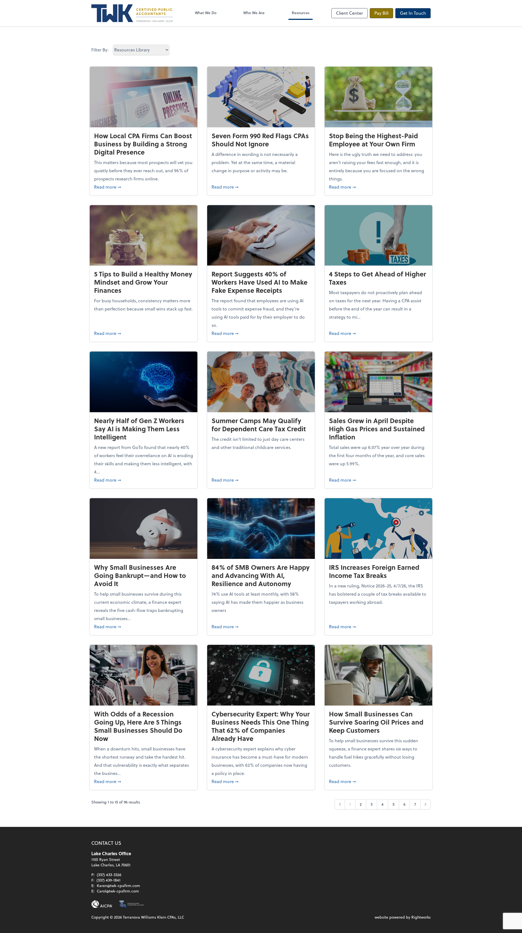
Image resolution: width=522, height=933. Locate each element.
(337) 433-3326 (109, 874)
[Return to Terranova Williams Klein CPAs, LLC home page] (132, 13)
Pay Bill (381, 13)
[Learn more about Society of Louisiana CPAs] (131, 904)
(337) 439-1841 (108, 880)
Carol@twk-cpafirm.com (118, 891)
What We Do (205, 13)
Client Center (349, 13)
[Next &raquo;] (425, 804)
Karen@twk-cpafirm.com (118, 885)
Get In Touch (413, 13)
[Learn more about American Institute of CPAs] (102, 904)
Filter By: (99, 50)
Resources (300, 13)
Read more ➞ (143, 186)
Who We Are (254, 13)
